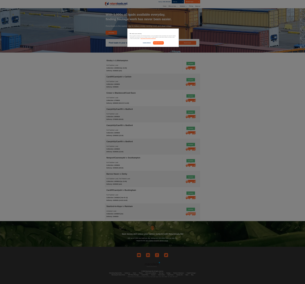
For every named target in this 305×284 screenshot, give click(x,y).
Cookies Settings (147, 42)
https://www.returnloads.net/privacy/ (148, 38)
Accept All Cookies (158, 42)
